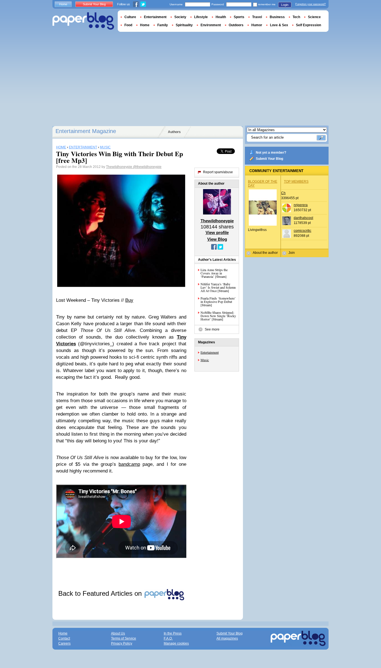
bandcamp (129, 464)
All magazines (227, 638)
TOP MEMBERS (296, 182)
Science (314, 17)
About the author (265, 253)
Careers (64, 643)
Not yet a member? (271, 153)
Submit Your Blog (269, 159)
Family (162, 25)
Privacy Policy (121, 643)
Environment (211, 25)
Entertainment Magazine (86, 131)
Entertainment (210, 352)
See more (212, 329)
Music (205, 360)
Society (180, 17)
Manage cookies (176, 643)
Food (128, 25)
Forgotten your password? (310, 4)
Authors (174, 132)
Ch (283, 193)
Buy (129, 300)
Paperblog (83, 21)
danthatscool (303, 218)
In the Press (173, 633)
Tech (296, 17)
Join (291, 253)
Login (284, 4)
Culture (130, 17)
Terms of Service (123, 638)
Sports (239, 17)
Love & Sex (279, 25)
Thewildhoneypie (119, 167)
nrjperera (301, 205)
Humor (256, 25)
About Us (118, 633)
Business (277, 17)
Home (63, 4)
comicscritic (302, 231)
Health (221, 17)
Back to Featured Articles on (101, 593)
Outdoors (236, 25)
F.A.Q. (168, 638)
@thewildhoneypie (147, 167)
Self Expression (308, 25)
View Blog (217, 239)
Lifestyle (201, 17)
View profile (217, 232)
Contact (64, 638)
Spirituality (184, 25)
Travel (257, 17)
